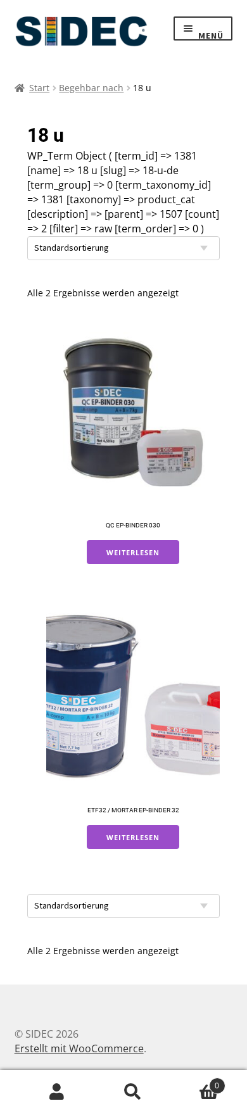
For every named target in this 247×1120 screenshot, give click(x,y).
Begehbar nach (91, 88)
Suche (133, 1092)
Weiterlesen (133, 552)
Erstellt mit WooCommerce (79, 1048)
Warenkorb (195, 1081)
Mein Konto (57, 1092)
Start (39, 88)
